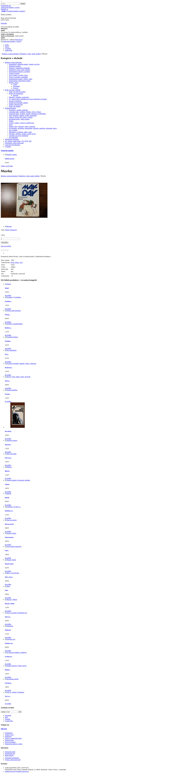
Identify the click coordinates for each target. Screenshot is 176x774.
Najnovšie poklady (7, 150)
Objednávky (9, 733)
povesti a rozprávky (15, 101)
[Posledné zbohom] (11, 337)
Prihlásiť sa (4, 9)
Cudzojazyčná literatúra (12, 145)
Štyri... (7, 354)
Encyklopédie (13, 137)
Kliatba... (7, 669)
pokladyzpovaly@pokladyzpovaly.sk (17, 771)
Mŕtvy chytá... (9, 577)
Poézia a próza (13, 82)
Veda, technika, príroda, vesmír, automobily (23, 115)
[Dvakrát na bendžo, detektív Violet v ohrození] (20, 363)
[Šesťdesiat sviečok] (11, 679)
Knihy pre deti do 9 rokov (17, 92)
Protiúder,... (8, 301)
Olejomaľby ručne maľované (14, 143)
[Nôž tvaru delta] (10, 454)
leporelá (15, 95)
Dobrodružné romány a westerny (19, 71)
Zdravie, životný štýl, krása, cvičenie (20, 117)
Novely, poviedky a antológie (18, 77)
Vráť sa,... (7, 696)
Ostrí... (7, 550)
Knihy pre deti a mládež (12, 90)
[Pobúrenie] (9, 626)
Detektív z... (8, 328)
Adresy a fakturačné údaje (13, 738)
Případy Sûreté (9, 564)
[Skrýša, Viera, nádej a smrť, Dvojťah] (17, 377)
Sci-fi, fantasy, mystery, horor (18, 75)
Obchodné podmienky (12, 758)
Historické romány (15, 66)
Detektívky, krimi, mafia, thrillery (19, 70)
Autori (7, 47)
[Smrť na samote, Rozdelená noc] (16, 613)
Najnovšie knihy (10, 752)
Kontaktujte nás (6, 6)
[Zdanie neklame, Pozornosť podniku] (17, 480)
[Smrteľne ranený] (11, 440)
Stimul (7, 288)
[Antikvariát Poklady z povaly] (11, 41)
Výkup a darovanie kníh (12, 760)
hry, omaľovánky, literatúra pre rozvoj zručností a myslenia (28, 99)
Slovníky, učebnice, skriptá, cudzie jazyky (22, 134)
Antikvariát (8, 50)
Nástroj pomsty (9, 537)
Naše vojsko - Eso (17, 262)
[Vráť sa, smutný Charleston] (14, 692)
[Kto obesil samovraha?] (17, 427)
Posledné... (8, 341)
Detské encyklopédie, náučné (18, 103)
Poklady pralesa (9, 158)
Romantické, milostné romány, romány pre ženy (24, 64)
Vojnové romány (14, 73)
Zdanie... (7, 484)
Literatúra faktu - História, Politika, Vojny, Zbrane (25, 112)
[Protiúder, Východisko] (13, 297)
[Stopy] (7, 586)
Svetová (15, 88)
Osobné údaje (9, 740)
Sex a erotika (13, 130)
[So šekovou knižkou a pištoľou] (16, 652)
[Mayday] (8, 226)
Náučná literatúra (10, 108)
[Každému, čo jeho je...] (13, 507)
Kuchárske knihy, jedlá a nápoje (19, 119)
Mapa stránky (9, 755)
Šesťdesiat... (8, 683)
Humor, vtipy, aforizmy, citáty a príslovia (22, 126)
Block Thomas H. (11, 230)
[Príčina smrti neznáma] (13, 310)
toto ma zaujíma (6, 246)
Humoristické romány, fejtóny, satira (20, 79)
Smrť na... (8, 616)
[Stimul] (8, 284)
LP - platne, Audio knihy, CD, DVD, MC (18, 141)
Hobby (11, 121)
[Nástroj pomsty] (10, 533)
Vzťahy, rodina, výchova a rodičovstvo (21, 123)
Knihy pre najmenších (16, 93)
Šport (10, 125)
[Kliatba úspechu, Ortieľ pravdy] (16, 666)
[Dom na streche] (11, 520)
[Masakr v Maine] (11, 599)
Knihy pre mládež (14, 106)
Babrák (7, 497)
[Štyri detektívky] (11, 350)
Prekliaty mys (9, 643)
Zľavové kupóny (10, 742)
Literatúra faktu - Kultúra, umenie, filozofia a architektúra (27, 114)
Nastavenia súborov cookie (13, 744)
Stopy (6, 590)
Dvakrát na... (8, 367)
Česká (15, 84)
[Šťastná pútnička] (11, 390)
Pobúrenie (8, 630)
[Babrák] (8, 493)
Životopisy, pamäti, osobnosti (18, 110)
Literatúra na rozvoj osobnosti (18, 136)
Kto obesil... (8, 431)
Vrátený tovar (9, 735)
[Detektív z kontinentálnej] (14, 324)
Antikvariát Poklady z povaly (10, 7)
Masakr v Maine (9, 603)
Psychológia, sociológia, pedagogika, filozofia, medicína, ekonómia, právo (33, 128)
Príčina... (7, 314)
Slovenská (16, 86)
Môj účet (4, 729)
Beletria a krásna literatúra (13, 62)
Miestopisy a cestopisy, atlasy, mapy (20, 132)
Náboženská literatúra (12, 139)
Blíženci (7, 471)
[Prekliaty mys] (10, 639)
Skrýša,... (7, 381)
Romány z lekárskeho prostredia (19, 68)
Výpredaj (8, 48)
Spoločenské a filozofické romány (20, 81)
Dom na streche (9, 524)
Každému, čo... (9, 510)
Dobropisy (8, 736)
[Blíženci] (8, 467)
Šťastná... (7, 394)
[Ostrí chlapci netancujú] (13, 546)
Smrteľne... (8, 444)
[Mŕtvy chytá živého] (12, 573)
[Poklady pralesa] (11, 154)
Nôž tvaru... (8, 458)
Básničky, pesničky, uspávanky (19, 97)
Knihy (7, 45)
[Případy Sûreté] (10, 560)
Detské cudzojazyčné (16, 104)
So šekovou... (8, 656)
